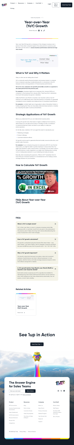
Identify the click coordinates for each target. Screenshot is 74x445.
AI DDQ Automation (14, 415)
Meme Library (56, 405)
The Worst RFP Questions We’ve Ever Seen (57, 412)
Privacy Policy (23, 431)
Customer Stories (28, 410)
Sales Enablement (13, 412)
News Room (41, 408)
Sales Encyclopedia (28, 413)
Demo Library (27, 408)
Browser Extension (13, 417)
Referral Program (42, 413)
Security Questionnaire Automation (14, 409)
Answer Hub (12, 420)
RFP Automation (13, 405)
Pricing (12, 8)
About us (40, 405)
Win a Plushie (56, 416)
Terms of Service (27, 394)
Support (40, 421)
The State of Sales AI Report (28, 417)
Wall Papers (56, 408)
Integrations (12, 423)
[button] (13, 4)
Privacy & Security (42, 410)
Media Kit (40, 418)
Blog (25, 405)
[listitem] (37, 228)
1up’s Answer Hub (42, 416)
